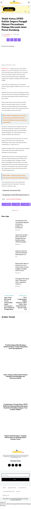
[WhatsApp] (19, 39)
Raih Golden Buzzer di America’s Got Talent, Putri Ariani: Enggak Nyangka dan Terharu (22, 267)
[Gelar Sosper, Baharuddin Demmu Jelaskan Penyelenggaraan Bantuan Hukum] (15, 360)
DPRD (7, 70)
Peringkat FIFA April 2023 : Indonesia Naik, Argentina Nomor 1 (22, 281)
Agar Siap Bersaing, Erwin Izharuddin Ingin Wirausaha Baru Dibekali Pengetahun (9, 303)
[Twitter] (11, 39)
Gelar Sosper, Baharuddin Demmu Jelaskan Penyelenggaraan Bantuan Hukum (15, 376)
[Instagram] (12, 465)
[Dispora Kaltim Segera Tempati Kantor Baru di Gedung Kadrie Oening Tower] (15, 421)
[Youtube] (20, 465)
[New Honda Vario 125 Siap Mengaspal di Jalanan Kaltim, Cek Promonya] (8, 225)
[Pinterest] (15, 39)
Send (14, 479)
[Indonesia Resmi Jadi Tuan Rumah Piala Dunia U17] (8, 253)
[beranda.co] (3, 34)
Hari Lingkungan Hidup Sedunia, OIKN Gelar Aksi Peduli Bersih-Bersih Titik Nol (21, 303)
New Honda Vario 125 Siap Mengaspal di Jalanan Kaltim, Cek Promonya (22, 224)
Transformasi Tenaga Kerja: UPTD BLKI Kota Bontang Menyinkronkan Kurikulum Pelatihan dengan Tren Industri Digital (15, 406)
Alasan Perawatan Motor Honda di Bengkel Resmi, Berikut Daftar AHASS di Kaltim (21, 238)
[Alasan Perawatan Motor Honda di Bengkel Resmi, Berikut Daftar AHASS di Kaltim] (8, 239)
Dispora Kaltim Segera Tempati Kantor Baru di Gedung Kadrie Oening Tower (15, 437)
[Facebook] (8, 39)
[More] (22, 39)
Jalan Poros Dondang (13, 199)
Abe (16, 256)
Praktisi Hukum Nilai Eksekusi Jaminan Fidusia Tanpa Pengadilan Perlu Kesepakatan (15, 346)
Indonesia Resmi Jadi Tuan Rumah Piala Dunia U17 (21, 253)
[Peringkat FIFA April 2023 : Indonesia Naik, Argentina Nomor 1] (8, 282)
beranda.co (8, 34)
